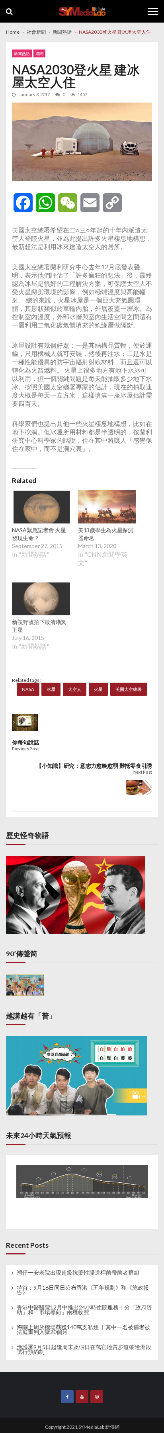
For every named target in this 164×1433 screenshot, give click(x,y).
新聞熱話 (22, 53)
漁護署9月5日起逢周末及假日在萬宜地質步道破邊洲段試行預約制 (84, 1349)
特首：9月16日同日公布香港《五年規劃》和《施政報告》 (83, 1290)
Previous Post (25, 749)
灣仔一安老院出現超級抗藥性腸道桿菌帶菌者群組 (78, 1272)
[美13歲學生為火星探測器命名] (107, 507)
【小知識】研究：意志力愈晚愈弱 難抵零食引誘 (94, 766)
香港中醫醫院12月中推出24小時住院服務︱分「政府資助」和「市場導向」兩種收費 (84, 1310)
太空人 (74, 689)
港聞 (39, 53)
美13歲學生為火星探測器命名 (105, 534)
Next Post (142, 772)
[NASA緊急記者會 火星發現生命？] (41, 507)
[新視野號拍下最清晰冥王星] (41, 599)
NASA (28, 689)
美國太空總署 (128, 689)
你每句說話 (25, 742)
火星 (98, 689)
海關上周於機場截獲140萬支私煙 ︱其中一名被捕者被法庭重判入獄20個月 (83, 1329)
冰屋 (51, 689)
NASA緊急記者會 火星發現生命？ (39, 534)
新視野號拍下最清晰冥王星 (39, 625)
